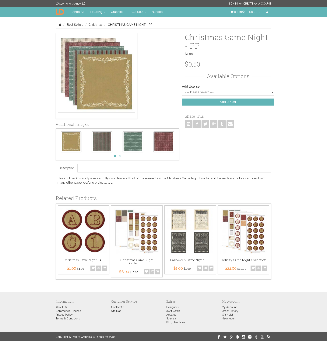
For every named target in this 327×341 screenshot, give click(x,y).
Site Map (116, 310)
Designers (172, 307)
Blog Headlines (175, 322)
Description (67, 168)
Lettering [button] (96, 12)
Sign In (233, 3)
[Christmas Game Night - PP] (96, 76)
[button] (245, 12)
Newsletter (228, 318)
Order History (230, 310)
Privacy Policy (64, 314)
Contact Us (118, 307)
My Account (229, 307)
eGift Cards (173, 310)
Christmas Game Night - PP (130, 24)
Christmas (96, 24)
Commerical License (68, 310)
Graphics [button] (117, 12)
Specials (171, 318)
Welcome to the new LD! (71, 3)
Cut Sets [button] (138, 12)
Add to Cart (228, 102)
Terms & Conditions (68, 318)
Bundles (157, 12)
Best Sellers (75, 24)
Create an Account (257, 3)
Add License (190, 86)
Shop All (78, 12)
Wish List (227, 314)
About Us (61, 307)
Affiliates (171, 314)
